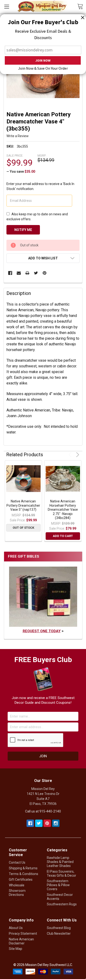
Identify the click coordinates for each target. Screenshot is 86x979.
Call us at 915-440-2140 (43, 811)
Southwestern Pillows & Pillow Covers (58, 885)
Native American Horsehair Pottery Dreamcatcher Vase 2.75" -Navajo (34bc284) (63, 509)
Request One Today (42, 631)
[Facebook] (10, 273)
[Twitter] (36, 273)
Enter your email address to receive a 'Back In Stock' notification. (40, 186)
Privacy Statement (23, 933)
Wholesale (16, 885)
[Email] (18, 273)
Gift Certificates (20, 879)
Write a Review (17, 136)
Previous (71, 455)
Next (77, 455)
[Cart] (81, 6)
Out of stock (23, 527)
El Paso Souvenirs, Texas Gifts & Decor (61, 873)
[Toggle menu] (6, 6)
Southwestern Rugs (62, 904)
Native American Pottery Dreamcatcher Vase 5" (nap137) (23, 505)
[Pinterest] (44, 273)
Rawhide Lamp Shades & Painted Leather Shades (60, 862)
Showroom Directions (17, 893)
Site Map (15, 949)
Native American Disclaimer (21, 941)
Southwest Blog (59, 928)
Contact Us (17, 862)
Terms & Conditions (23, 874)
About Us (16, 928)
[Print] (27, 273)
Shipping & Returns (23, 868)
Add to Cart (63, 536)
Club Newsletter (59, 933)
